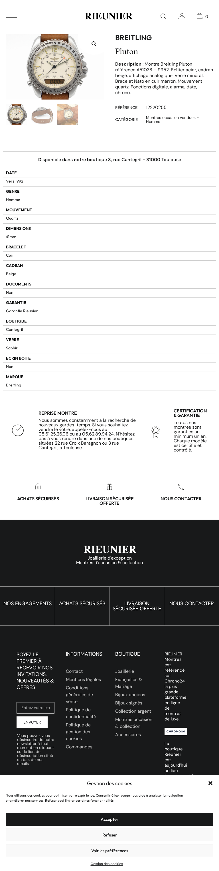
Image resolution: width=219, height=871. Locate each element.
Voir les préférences (109, 850)
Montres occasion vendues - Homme (172, 119)
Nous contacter (181, 498)
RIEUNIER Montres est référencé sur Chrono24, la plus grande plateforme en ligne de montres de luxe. (175, 686)
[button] (210, 783)
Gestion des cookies (107, 864)
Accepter (109, 819)
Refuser (109, 835)
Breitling (133, 37)
